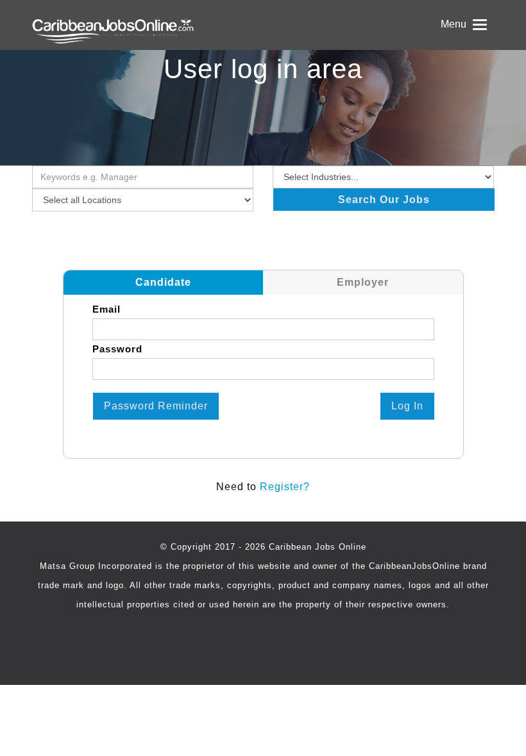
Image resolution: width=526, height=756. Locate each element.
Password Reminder (156, 405)
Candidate (163, 282)
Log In (407, 405)
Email (106, 309)
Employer (363, 282)
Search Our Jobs (384, 199)
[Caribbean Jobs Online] (142, 25)
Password (117, 348)
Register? (285, 486)
